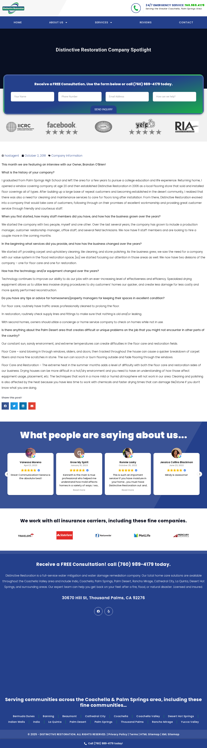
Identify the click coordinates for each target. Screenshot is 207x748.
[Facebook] (98, 611)
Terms (133, 734)
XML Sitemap (171, 734)
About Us (56, 22)
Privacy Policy (117, 734)
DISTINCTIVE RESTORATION (58, 734)
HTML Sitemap (150, 734)
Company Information (66, 156)
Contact (186, 22)
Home (18, 22)
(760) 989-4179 (136, 564)
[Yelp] (108, 611)
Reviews (146, 22)
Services (101, 22)
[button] (5, 406)
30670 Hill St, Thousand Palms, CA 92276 (103, 597)
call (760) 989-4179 (143, 84)
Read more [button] (42, 490)
